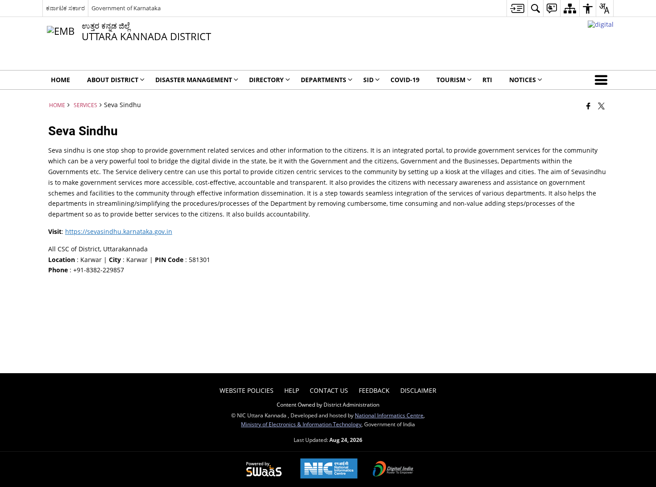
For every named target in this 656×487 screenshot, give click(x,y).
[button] (603, 80)
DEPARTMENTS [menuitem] (323, 79)
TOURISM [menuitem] (450, 79)
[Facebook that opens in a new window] (588, 105)
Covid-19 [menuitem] (404, 79)
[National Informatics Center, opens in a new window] (329, 469)
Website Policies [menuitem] (247, 390)
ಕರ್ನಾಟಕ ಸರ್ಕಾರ (65, 8)
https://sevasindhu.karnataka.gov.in (118, 231)
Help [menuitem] (291, 390)
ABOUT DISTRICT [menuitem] (112, 79)
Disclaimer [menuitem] (418, 390)
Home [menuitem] (60, 79)
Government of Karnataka (126, 8)
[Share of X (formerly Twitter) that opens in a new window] (601, 105)
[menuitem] (517, 8)
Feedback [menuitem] (374, 390)
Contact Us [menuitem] (329, 390)
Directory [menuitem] (266, 79)
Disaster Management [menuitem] (193, 79)
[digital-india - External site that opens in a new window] (601, 24)
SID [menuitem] (368, 79)
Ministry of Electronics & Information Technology (301, 424)
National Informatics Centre (389, 415)
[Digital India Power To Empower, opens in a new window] (393, 469)
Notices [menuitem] (522, 79)
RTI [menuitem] (487, 79)
